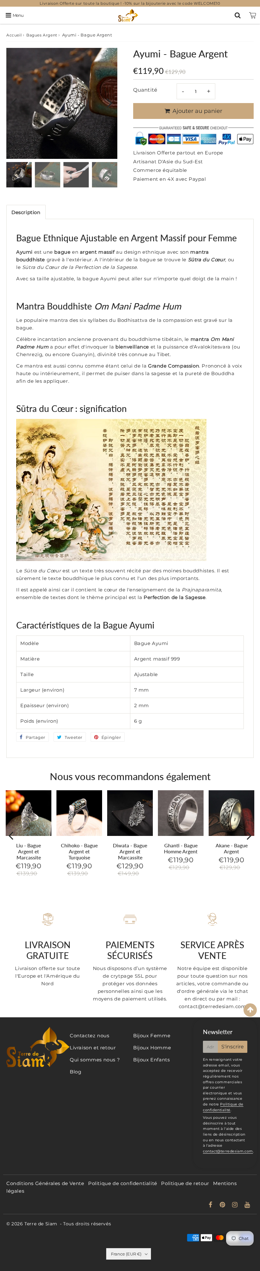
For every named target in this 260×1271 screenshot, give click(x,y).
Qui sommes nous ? (95, 1060)
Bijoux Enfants (151, 1060)
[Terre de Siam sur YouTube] (247, 1205)
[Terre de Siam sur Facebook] (211, 1205)
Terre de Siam (40, 1224)
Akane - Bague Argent (232, 848)
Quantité (145, 90)
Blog (75, 1072)
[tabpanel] (19, 174)
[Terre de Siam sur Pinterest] (223, 1205)
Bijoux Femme (151, 1036)
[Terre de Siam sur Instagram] (236, 1205)
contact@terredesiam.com (228, 1151)
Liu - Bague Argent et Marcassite (28, 851)
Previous (14, 102)
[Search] (238, 15)
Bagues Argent (41, 35)
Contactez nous (89, 1036)
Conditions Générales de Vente (45, 1183)
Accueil (14, 35)
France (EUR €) (126, 1253)
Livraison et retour (93, 1048)
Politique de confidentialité (122, 1183)
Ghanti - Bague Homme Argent (181, 848)
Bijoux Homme (152, 1048)
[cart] (252, 15)
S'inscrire (232, 1047)
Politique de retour (185, 1183)
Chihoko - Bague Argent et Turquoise (79, 851)
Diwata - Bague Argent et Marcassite (130, 851)
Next (109, 102)
